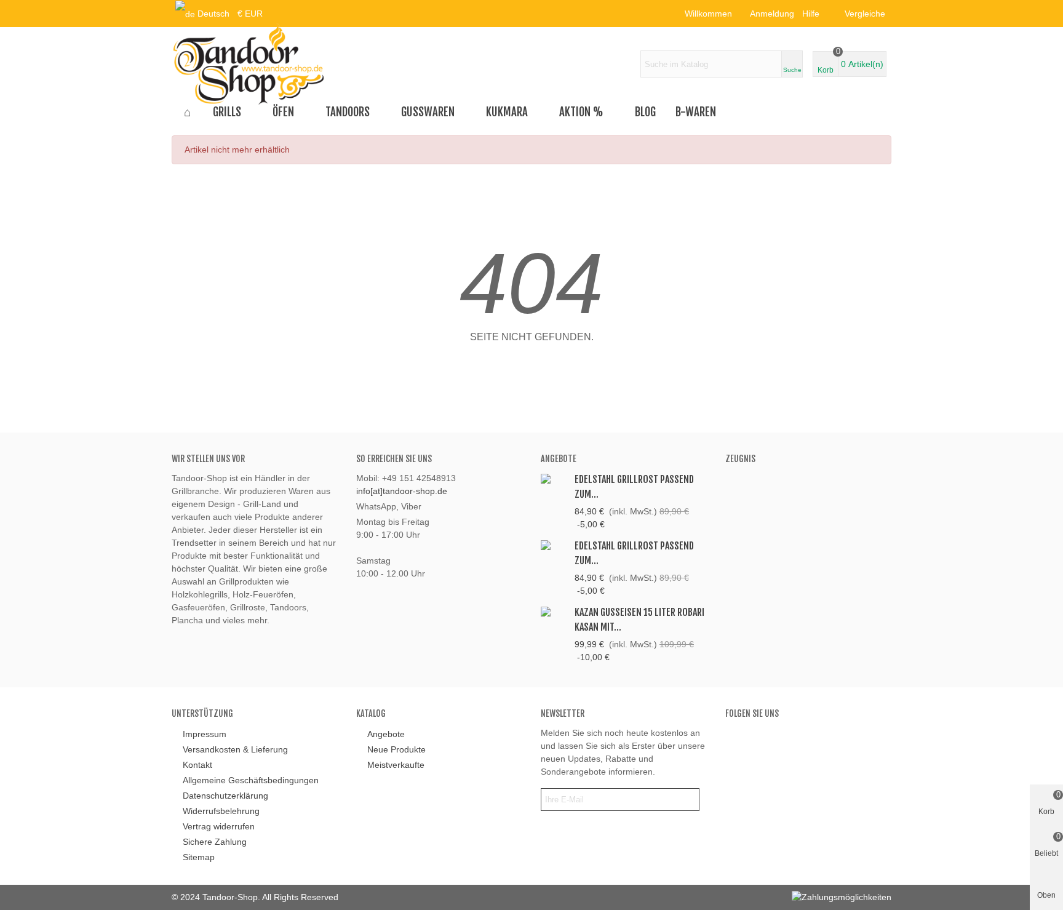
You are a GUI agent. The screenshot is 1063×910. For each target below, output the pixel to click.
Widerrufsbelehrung (221, 811)
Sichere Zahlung (215, 842)
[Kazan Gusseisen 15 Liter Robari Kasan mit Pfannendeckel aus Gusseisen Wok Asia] (554, 611)
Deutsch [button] (213, 13)
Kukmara (507, 112)
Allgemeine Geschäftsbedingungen (251, 780)
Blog (645, 112)
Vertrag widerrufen (219, 826)
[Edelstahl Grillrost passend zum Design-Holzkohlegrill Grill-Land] (554, 478)
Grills (227, 112)
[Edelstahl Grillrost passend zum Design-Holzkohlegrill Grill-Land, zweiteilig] (554, 544)
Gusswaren (428, 112)
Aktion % (581, 112)
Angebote (558, 458)
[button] (814, 13)
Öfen (283, 112)
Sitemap (199, 857)
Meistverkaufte (395, 765)
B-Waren (695, 112)
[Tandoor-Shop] (248, 64)
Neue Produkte (396, 749)
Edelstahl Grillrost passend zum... (634, 486)
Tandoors (347, 112)
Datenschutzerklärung (225, 795)
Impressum (204, 734)
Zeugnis (740, 458)
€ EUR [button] (250, 13)
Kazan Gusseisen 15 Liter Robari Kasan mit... (639, 619)
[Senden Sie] (688, 799)
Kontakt (197, 765)
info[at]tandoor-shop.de (401, 491)
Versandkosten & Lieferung (235, 749)
